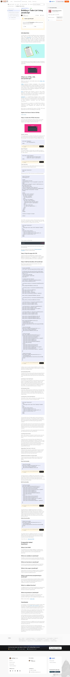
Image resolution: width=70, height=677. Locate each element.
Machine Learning (21, 639)
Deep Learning (28, 639)
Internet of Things (54, 640)
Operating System (40, 639)
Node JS (55, 638)
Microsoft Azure (30, 640)
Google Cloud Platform (38, 640)
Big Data (33, 639)
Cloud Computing (49, 638)
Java (19, 638)
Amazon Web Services (22, 640)
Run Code (41, 146)
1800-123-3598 (33, 670)
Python (23, 638)
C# (50, 639)
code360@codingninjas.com (35, 672)
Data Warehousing (46, 640)
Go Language (46, 639)
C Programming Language (30, 638)
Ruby (54, 639)
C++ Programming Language (40, 638)
